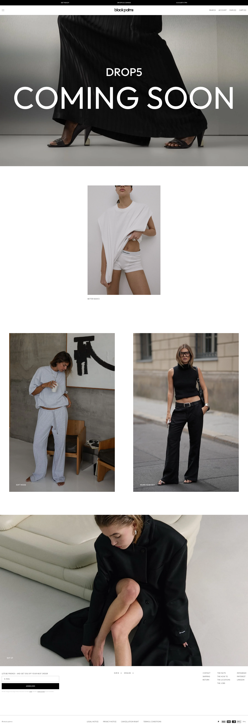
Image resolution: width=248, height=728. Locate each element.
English (127, 673)
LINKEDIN (240, 680)
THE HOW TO (222, 676)
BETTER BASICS (93, 299)
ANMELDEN (30, 686)
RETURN (206, 680)
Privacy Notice (109, 722)
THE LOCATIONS (223, 680)
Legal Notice (92, 722)
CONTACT (206, 673)
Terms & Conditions (152, 722)
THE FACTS (221, 673)
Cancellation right (130, 722)
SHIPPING (206, 676)
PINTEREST (241, 676)
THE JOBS (221, 683)
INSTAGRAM (241, 673)
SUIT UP (10, 658)
